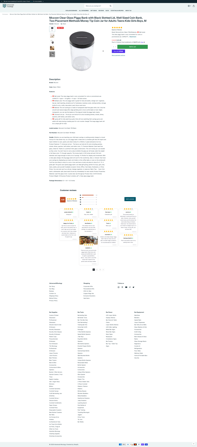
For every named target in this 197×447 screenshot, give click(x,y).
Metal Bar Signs (110, 329)
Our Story (52, 286)
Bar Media (80, 422)
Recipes (51, 291)
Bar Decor (109, 312)
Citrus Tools (81, 417)
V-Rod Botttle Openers (84, 332)
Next (43, 1)
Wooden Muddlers (83, 393)
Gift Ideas (93, 10)
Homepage (5, 14)
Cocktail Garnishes (54, 388)
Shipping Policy (53, 296)
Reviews (101, 10)
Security (136, 358)
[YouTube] (126, 287)
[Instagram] (118, 287)
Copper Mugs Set (88, 293)
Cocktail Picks (53, 407)
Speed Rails (137, 320)
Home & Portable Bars (140, 355)
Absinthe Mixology (54, 431)
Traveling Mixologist (83, 412)
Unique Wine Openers (84, 372)
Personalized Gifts (88, 289)
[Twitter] (133, 287)
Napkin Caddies (53, 379)
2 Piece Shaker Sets (83, 381)
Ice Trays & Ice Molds (55, 424)
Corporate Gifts (88, 286)
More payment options (118, 55)
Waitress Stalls (138, 353)
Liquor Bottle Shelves (112, 324)
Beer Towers (52, 360)
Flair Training (81, 410)
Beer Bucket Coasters (55, 412)
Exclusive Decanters (89, 296)
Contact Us (52, 293)
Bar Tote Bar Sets (83, 320)
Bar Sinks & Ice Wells (140, 324)
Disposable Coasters (55, 410)
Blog (107, 10)
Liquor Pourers (53, 353)
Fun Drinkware (53, 343)
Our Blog (51, 289)
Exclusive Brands (71, 10)
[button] (1, 1)
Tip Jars (80, 419)
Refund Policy (53, 298)
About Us (128, 10)
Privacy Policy (53, 300)
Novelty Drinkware (54, 334)
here (31, 1)
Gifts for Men (87, 291)
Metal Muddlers (82, 396)
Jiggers (80, 414)
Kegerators (137, 343)
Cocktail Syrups (53, 391)
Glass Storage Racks (140, 341)
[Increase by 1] (116, 45)
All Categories (84, 10)
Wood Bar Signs (110, 332)
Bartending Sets (82, 315)
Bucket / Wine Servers (55, 372)
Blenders (136, 317)
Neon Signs (109, 334)
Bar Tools (81, 312)
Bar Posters (109, 341)
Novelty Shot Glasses (55, 332)
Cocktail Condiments (55, 403)
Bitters (51, 386)
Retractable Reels (83, 362)
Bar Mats (51, 414)
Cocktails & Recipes (117, 10)
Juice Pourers (53, 355)
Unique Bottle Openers (84, 360)
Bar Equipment (139, 312)
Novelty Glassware (54, 329)
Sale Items (86, 298)
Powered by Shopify (72, 444)
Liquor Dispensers (139, 322)
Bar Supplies (53, 312)
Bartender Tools (82, 317)
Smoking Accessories (55, 436)
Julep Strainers (82, 400)
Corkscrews (81, 369)
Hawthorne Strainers (84, 398)
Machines (137, 315)
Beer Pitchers (53, 358)
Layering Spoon (82, 403)
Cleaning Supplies (54, 433)
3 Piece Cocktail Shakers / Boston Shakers (83, 386)
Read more (133, 36)
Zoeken (110, 6)
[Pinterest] (122, 287)
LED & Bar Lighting (111, 327)
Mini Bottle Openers (83, 343)
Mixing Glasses (82, 391)
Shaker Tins (81, 379)
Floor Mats (137, 351)
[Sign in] (189, 6)
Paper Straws (53, 405)
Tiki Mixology (53, 346)
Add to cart (132, 47)
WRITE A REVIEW (130, 199)
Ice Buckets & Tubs (54, 422)
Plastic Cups (52, 336)
